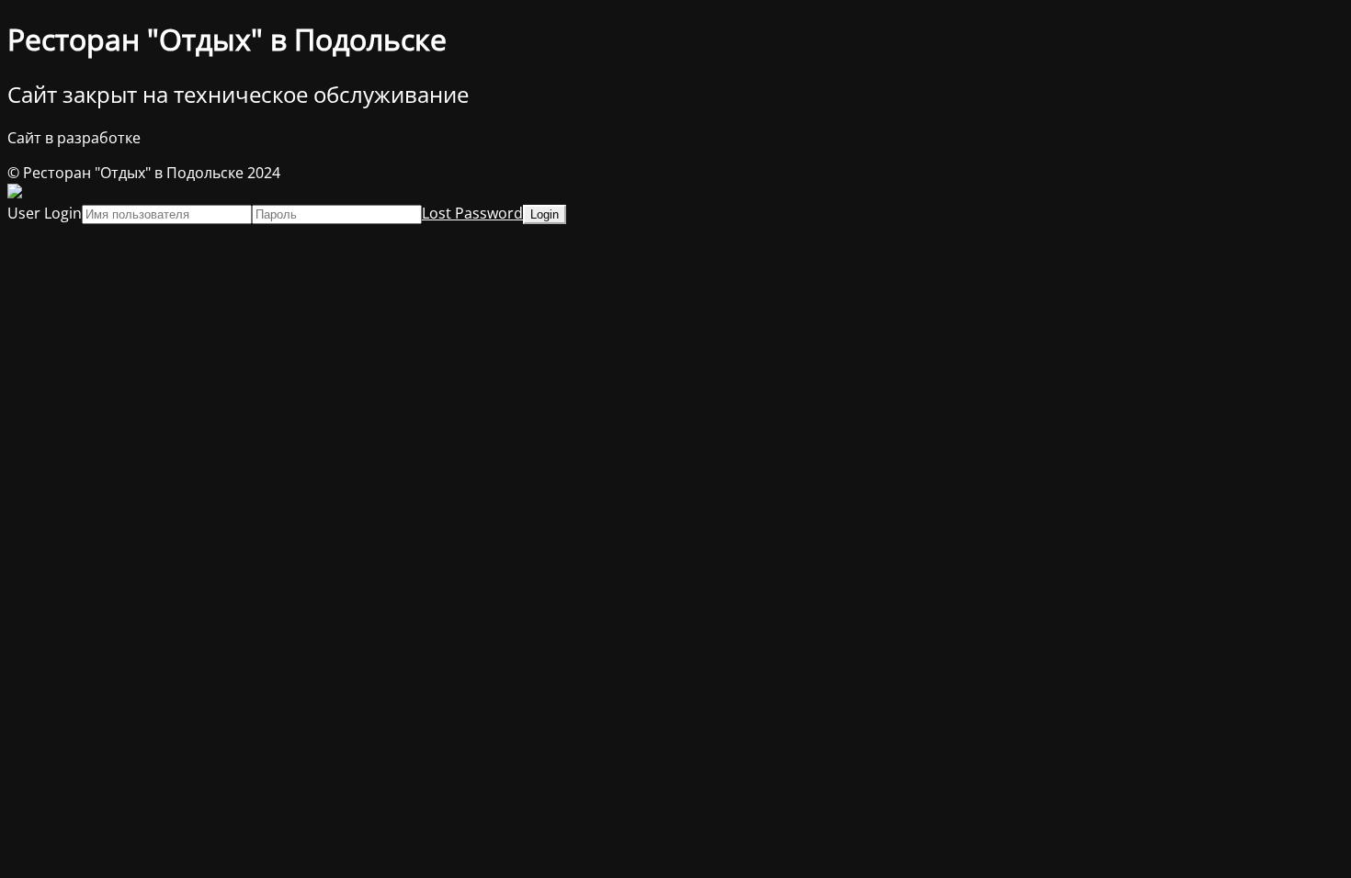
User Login (44, 213)
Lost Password (472, 213)
